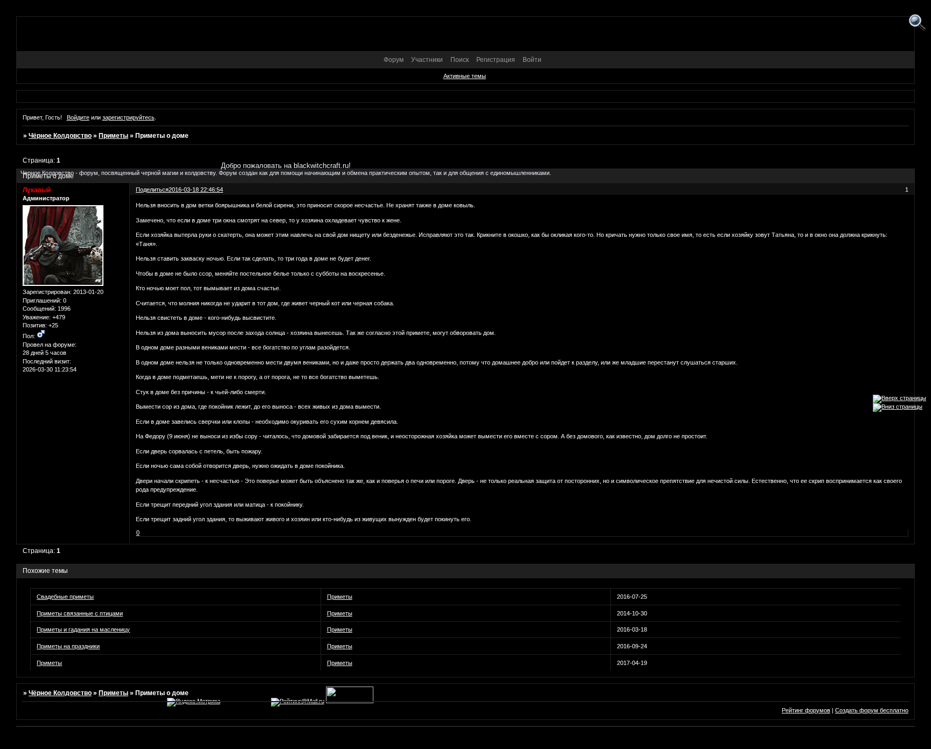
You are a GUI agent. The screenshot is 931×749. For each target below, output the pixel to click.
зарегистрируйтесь (128, 117)
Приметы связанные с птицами (80, 613)
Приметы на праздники (68, 646)
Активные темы (464, 76)
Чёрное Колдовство (60, 135)
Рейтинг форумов (806, 710)
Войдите (78, 117)
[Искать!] (917, 22)
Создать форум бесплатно (871, 710)
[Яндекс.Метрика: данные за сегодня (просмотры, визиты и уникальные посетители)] (193, 702)
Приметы (113, 135)
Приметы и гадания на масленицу (83, 629)
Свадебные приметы (65, 596)
